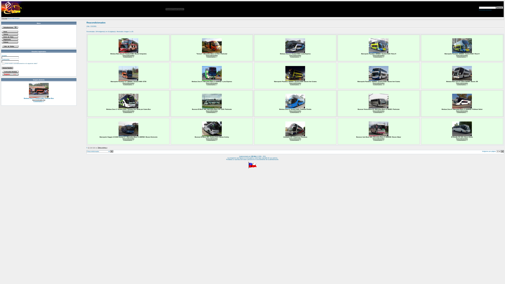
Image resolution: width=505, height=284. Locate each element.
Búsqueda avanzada (485, 10)
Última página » (102, 147)
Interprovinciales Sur (38, 100)
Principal (4, 18)
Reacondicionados (128, 55)
